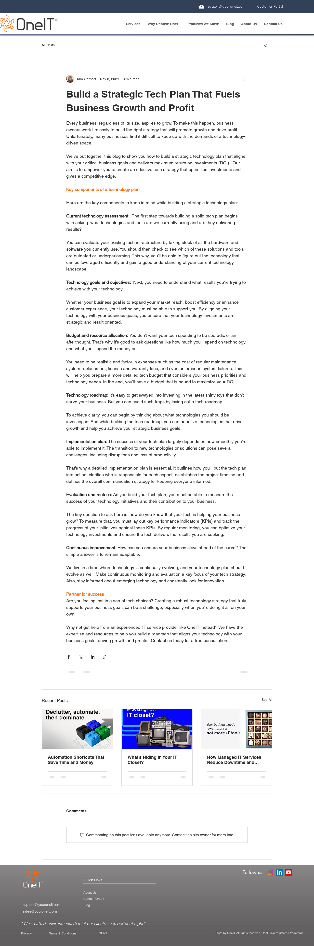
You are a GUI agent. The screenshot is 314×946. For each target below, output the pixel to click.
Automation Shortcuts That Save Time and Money (76, 760)
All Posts (48, 45)
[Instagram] (270, 872)
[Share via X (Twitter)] (80, 657)
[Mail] (201, 6)
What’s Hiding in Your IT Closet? (152, 760)
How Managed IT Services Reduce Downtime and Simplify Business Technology (234, 760)
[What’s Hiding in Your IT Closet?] (157, 729)
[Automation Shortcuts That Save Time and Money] (77, 729)
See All (267, 700)
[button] (134, 23)
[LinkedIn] (279, 872)
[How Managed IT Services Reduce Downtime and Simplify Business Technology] (236, 729)
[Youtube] (288, 872)
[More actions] (245, 79)
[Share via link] (104, 657)
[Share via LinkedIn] (92, 657)
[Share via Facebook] (68, 657)
